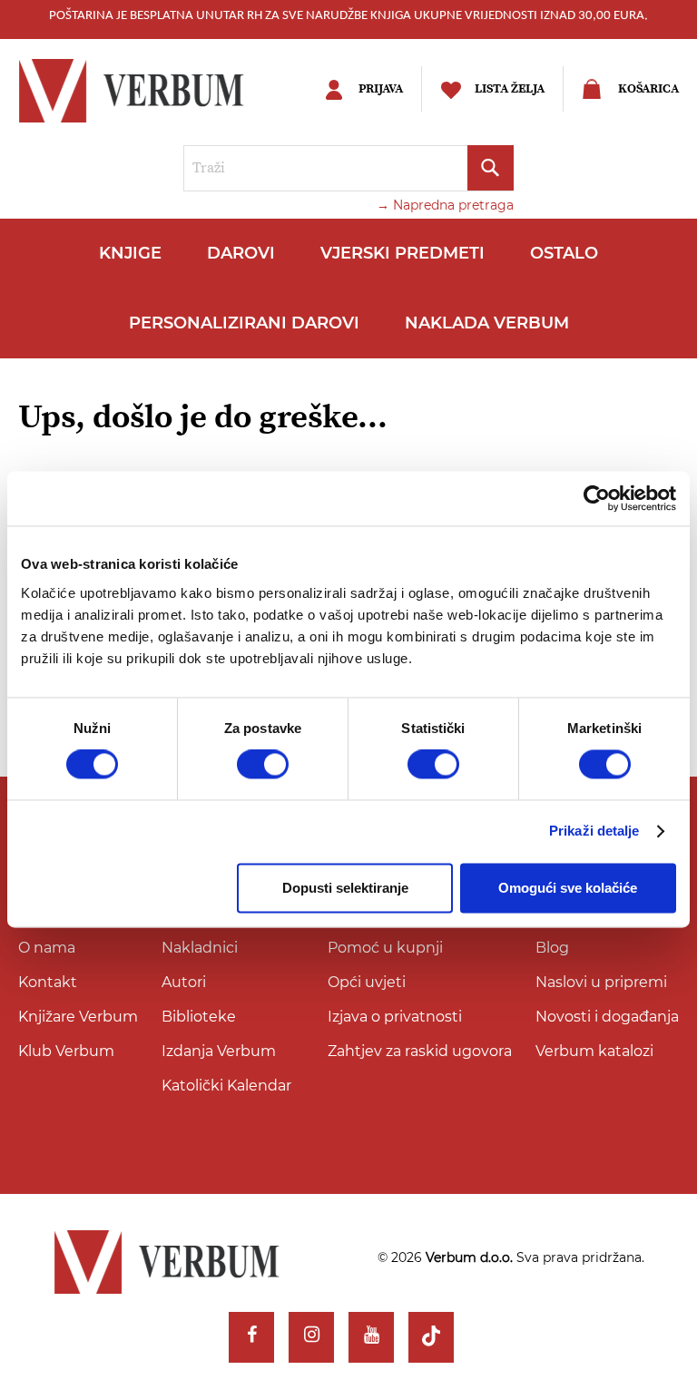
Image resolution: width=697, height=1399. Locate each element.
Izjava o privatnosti (395, 1016)
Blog (552, 947)
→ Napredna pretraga (445, 205)
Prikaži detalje (594, 831)
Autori (184, 982)
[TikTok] (431, 1337)
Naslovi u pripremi (601, 982)
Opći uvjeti (367, 982)
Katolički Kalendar (226, 1085)
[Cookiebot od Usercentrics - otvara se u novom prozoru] (596, 498)
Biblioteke (199, 1016)
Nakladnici (200, 947)
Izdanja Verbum (219, 1051)
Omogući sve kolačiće (567, 887)
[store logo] (150, 90)
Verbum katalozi (594, 1051)
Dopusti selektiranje (345, 887)
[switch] (263, 764)
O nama (46, 947)
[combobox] (348, 168)
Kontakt (47, 982)
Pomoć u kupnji (385, 947)
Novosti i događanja (607, 1016)
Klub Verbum (66, 1051)
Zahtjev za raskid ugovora (420, 1051)
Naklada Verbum (487, 323)
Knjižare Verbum (78, 1016)
